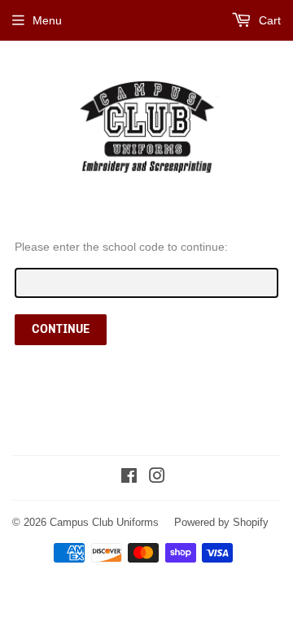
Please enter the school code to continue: (121, 246)
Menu (47, 20)
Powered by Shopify (221, 521)
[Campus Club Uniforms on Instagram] (157, 477)
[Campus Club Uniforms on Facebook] (129, 477)
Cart (268, 20)
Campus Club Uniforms (104, 521)
